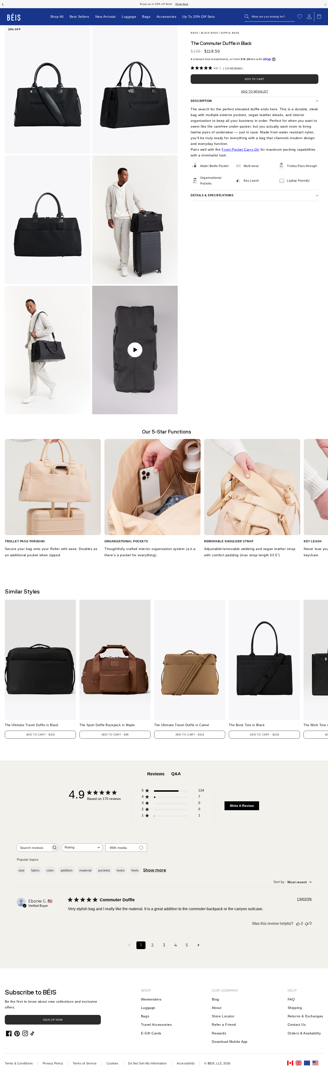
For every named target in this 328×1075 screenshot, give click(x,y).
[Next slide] (325, 4)
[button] (269, 16)
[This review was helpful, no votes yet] (298, 923)
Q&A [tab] (176, 773)
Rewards (219, 1033)
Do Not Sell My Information (147, 1063)
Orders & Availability (304, 1033)
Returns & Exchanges (305, 1016)
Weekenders (151, 999)
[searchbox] (33, 848)
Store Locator (223, 1016)
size (21, 870)
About (216, 1008)
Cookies (112, 1063)
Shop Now (190, 4)
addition (67, 870)
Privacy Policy (53, 1063)
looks (121, 870)
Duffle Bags (230, 32)
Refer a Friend (224, 1024)
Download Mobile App (229, 1042)
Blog (215, 999)
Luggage (148, 1008)
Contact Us (297, 1024)
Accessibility (186, 1063)
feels (135, 870)
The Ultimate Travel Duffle (32, 725)
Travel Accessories (156, 1024)
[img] (192, 68)
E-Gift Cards (151, 1033)
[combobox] (82, 847)
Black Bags (209, 32)
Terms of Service (85, 1063)
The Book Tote (247, 725)
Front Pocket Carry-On (240, 149)
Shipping (295, 1008)
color (50, 870)
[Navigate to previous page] (129, 945)
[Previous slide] (2, 4)
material (85, 870)
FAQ (291, 999)
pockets (104, 870)
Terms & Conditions (19, 1063)
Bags (194, 32)
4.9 (216, 68)
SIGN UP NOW (53, 1019)
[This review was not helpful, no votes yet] (306, 923)
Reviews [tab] (155, 774)
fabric (35, 870)
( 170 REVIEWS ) (233, 68)
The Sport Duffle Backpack (107, 725)
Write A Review (242, 806)
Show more (154, 870)
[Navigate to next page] (198, 945)
